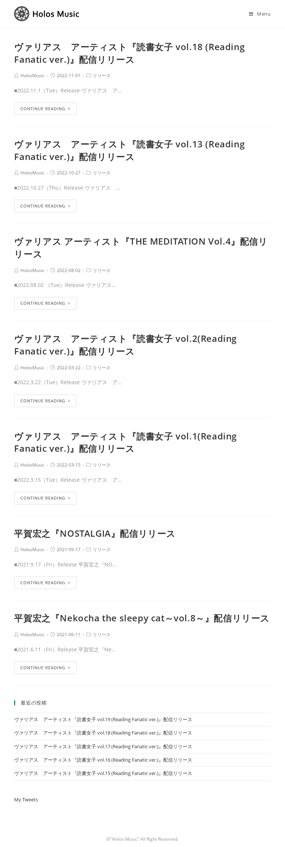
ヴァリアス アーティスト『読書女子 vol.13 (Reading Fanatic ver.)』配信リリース (129, 150)
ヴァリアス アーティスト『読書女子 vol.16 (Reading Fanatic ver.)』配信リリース (103, 759)
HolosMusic (32, 75)
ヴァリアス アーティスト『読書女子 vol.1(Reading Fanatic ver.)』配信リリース (125, 442)
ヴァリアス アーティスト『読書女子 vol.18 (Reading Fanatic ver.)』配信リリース (129, 52)
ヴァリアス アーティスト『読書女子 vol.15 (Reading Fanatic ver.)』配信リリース (103, 773)
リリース (102, 75)
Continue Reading (42, 108)
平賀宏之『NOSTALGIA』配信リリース (95, 533)
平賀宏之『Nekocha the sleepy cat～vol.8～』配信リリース (142, 618)
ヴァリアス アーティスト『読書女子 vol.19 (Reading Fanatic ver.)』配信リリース (103, 719)
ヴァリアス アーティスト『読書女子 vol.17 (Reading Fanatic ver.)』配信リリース (103, 746)
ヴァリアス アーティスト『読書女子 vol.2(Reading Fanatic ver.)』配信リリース (125, 344)
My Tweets (26, 799)
